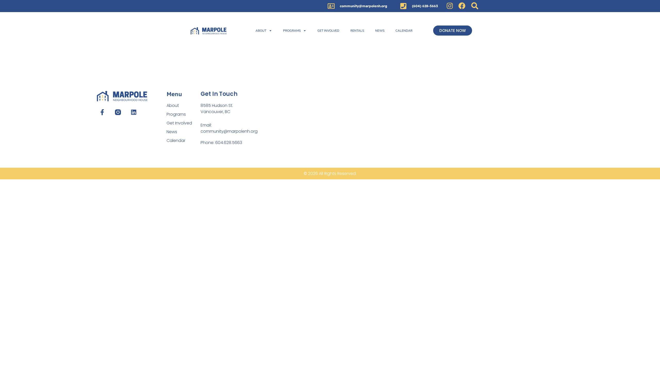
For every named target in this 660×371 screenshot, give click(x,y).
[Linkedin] (133, 112)
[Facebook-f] (102, 112)
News (379, 31)
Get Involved (328, 31)
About (260, 31)
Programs (292, 31)
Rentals (357, 31)
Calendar (403, 31)
